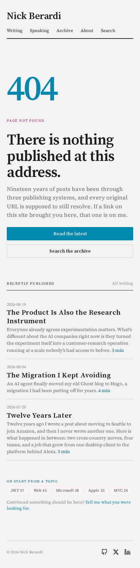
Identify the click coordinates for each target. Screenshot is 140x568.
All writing (122, 283)
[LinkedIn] (127, 552)
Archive (64, 30)
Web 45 (40, 490)
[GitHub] (104, 552)
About (87, 30)
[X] (116, 552)
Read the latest (70, 233)
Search (108, 30)
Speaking (39, 30)
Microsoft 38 (67, 490)
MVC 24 (121, 490)
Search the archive (70, 251)
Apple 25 (96, 490)
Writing (14, 30)
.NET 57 (17, 490)
